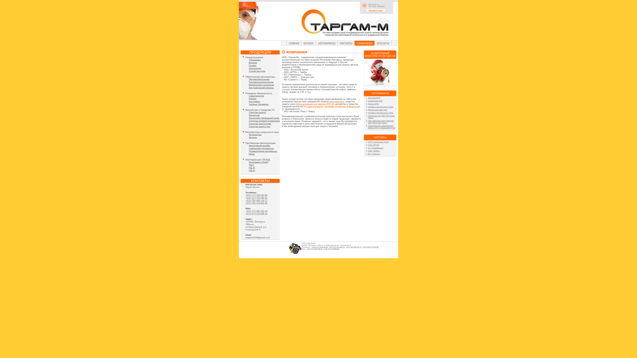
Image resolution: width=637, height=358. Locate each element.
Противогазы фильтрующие (261, 143)
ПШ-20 (252, 168)
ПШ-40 (252, 171)
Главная (294, 43)
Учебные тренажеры (259, 104)
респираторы (337, 101)
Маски (252, 154)
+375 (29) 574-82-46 (256, 203)
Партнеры (346, 43)
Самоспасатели (256, 96)
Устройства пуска (257, 71)
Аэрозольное (255, 68)
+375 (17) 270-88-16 (256, 213)
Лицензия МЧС (374, 98)
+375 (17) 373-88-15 (256, 197)
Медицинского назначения (261, 85)
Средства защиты (257, 112)
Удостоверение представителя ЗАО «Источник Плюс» (381, 122)
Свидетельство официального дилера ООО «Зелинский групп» (381, 127)
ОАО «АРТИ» (373, 145)
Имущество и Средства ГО (260, 110)
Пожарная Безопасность (259, 93)
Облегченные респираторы (260, 76)
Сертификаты (326, 43)
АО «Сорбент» (374, 154)
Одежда (252, 99)
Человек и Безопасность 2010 (380, 107)
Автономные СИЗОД (258, 162)
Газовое (252, 65)
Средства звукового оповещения (264, 121)
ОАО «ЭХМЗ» (374, 151)
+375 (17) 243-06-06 (256, 195)
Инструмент (254, 101)
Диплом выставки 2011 (377, 110)
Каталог (309, 43)
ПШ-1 (251, 165)
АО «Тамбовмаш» (375, 148)
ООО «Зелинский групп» (378, 142)
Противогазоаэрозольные (261, 82)
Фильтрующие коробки (259, 146)
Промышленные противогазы (263, 151)
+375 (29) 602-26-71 (256, 200)
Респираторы (255, 135)
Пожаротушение (254, 57)
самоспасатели (315, 106)
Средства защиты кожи (260, 124)
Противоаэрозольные (259, 79)
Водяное (253, 63)
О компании (364, 43)
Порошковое (255, 60)
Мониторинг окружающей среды (264, 118)
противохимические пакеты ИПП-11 (314, 104)
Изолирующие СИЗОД (258, 159)
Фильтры (253, 137)
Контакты (383, 43)
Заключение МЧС (375, 101)
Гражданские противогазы (261, 148)
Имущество (254, 115)
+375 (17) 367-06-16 (256, 211)
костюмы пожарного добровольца (341, 106)
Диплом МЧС (373, 104)
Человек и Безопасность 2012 (380, 113)
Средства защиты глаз (259, 126)
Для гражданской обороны (261, 88)
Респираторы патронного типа (262, 132)
